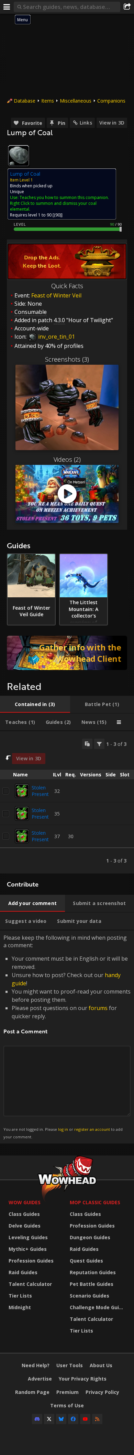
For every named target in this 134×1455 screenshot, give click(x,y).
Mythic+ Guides (28, 1249)
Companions (111, 100)
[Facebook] (73, 1419)
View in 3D (111, 122)
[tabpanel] (67, 802)
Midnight (20, 1307)
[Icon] (18, 155)
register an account (92, 1129)
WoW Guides (25, 1202)
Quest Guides (86, 1260)
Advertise (40, 1378)
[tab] (35, 704)
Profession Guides (31, 1260)
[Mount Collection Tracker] (67, 653)
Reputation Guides (93, 1272)
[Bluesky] (61, 1419)
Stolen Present (40, 790)
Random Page (32, 1392)
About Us (101, 1365)
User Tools (69, 1365)
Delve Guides (25, 1225)
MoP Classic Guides (95, 1202)
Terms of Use (67, 1405)
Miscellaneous (75, 100)
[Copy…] (87, 744)
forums (98, 1008)
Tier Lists (20, 1295)
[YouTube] (85, 1419)
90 (57, 215)
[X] (49, 1419)
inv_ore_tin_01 (56, 336)
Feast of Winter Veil (56, 295)
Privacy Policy (102, 1392)
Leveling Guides (28, 1237)
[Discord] (37, 1419)
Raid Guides (23, 1272)
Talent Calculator (30, 1284)
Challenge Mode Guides (98, 1307)
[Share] (127, 7)
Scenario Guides (89, 1295)
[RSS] (97, 1419)
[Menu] (7, 7)
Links (86, 122)
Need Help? (35, 1365)
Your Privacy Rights (83, 1378)
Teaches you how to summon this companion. (64, 197)
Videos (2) (67, 459)
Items (47, 100)
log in (63, 1129)
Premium (67, 1392)
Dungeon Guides (90, 1237)
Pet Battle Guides (91, 1284)
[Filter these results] (99, 744)
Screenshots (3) (67, 359)
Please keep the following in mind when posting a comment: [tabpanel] (67, 1036)
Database (24, 100)
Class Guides (24, 1214)
